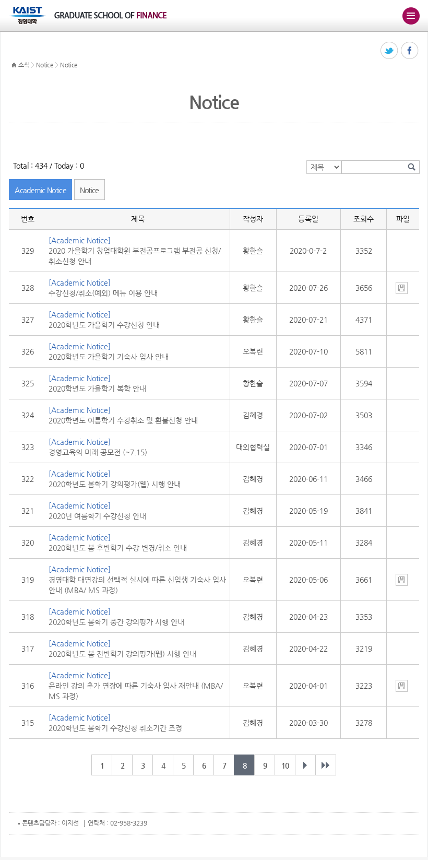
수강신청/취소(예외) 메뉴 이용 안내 (103, 293)
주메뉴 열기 (410, 15)
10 (285, 765)
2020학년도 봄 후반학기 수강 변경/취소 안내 (118, 548)
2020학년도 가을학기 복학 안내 (97, 388)
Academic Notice (40, 190)
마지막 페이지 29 (325, 765)
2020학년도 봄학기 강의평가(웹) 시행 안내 (115, 484)
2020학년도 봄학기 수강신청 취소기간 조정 (115, 728)
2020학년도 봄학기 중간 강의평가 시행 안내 (116, 622)
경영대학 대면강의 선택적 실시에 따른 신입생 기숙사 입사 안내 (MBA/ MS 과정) (137, 584)
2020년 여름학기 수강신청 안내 (97, 516)
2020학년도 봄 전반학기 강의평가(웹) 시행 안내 (122, 654)
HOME (14, 65)
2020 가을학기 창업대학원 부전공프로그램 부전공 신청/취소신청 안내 (135, 255)
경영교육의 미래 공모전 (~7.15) (98, 452)
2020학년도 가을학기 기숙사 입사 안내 (109, 356)
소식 (23, 64)
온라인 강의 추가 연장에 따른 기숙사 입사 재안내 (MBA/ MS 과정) (136, 690)
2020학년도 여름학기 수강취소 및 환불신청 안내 (123, 420)
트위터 (390, 51)
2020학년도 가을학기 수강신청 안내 (104, 325)
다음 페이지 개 (305, 765)
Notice (45, 64)
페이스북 (410, 51)
